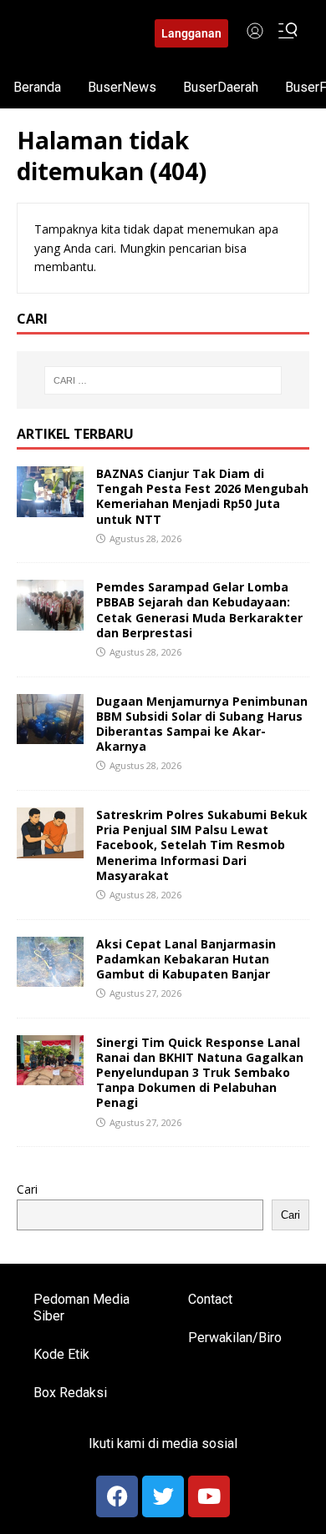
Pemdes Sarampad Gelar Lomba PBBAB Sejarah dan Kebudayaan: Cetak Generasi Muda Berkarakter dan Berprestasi (199, 610)
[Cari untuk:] (163, 380)
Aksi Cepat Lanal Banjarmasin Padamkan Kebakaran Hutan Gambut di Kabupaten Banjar (186, 959)
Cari (27, 1189)
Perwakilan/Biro (235, 1337)
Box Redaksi (70, 1393)
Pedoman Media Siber (81, 1307)
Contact (210, 1299)
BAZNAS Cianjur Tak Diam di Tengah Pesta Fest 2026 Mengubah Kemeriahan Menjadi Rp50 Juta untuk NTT (202, 496)
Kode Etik (61, 1354)
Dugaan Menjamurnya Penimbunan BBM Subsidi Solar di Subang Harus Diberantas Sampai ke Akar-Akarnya (202, 724)
